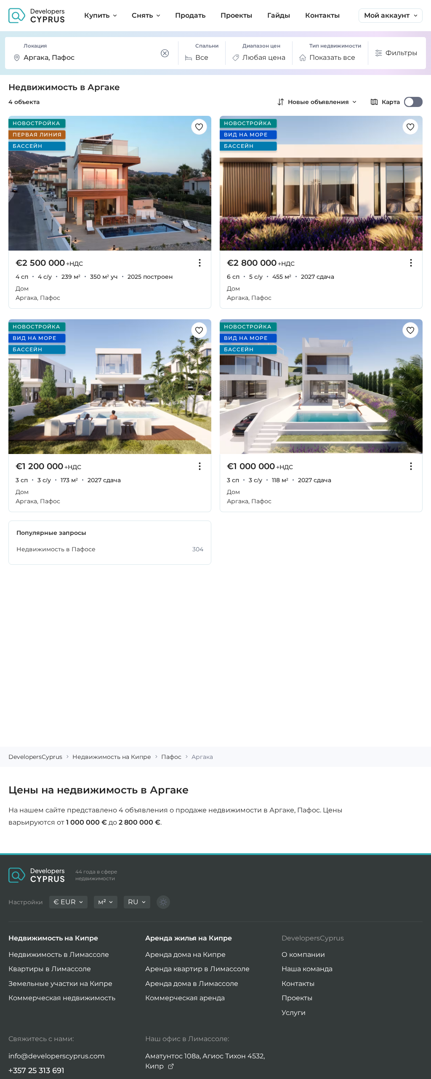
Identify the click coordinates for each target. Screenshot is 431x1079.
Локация (35, 46)
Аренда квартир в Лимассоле (197, 969)
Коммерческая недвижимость (61, 998)
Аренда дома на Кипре (185, 955)
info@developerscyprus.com (56, 1056)
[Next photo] (200, 183)
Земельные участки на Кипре (60, 984)
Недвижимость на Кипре (53, 938)
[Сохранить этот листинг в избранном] (199, 127)
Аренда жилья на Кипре (188, 938)
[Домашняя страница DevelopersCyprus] (36, 15)
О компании (303, 955)
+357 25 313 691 (36, 1070)
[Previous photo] (19, 183)
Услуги (294, 1013)
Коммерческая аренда (185, 998)
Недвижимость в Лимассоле (58, 955)
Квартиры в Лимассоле (49, 969)
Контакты (298, 984)
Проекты (297, 998)
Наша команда (307, 969)
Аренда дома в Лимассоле (191, 984)
